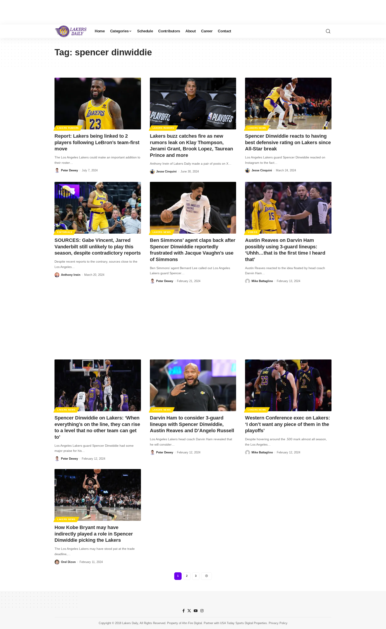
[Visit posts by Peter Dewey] (57, 170)
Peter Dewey (69, 170)
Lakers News (257, 128)
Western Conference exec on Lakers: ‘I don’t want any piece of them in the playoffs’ (287, 424)
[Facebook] (183, 611)
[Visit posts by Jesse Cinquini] (152, 171)
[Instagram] (202, 611)
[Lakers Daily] (71, 31)
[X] (189, 611)
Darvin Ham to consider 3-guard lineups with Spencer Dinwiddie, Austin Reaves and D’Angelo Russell (192, 424)
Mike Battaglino (262, 281)
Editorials (64, 232)
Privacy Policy (278, 623)
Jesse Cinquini (166, 171)
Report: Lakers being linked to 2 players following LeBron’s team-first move (97, 142)
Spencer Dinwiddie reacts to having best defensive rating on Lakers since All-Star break (288, 142)
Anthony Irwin (70, 274)
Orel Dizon (68, 562)
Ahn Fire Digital (192, 623)
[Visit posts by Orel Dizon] (57, 562)
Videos (252, 232)
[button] (328, 31)
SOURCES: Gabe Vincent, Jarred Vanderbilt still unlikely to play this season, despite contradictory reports (98, 246)
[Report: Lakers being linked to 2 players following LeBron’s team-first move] (98, 103)
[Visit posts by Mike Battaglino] (247, 281)
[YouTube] (196, 611)
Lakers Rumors (68, 128)
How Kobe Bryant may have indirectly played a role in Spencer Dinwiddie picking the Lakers (94, 534)
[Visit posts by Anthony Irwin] (57, 274)
